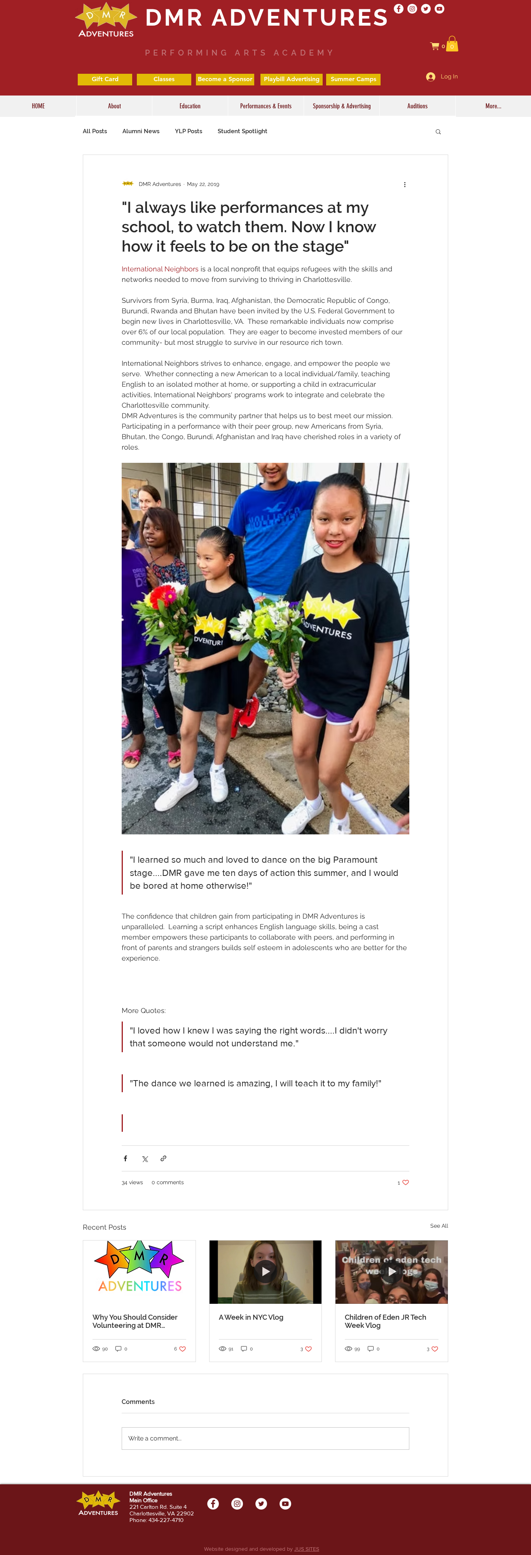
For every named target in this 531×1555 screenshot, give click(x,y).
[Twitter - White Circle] (426, 9)
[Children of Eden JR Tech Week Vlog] (391, 1272)
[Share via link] (163, 1158)
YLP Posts (188, 131)
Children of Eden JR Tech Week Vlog (385, 1321)
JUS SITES (306, 1549)
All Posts (95, 131)
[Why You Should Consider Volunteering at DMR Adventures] (139, 1272)
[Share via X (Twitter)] (144, 1158)
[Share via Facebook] (125, 1158)
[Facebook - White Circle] (398, 9)
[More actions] (404, 184)
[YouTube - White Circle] (439, 9)
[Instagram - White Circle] (412, 9)
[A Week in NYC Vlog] (266, 1272)
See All (439, 1226)
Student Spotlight (242, 131)
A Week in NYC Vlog (251, 1317)
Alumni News (140, 131)
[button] (441, 46)
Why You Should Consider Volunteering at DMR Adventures (135, 1321)
